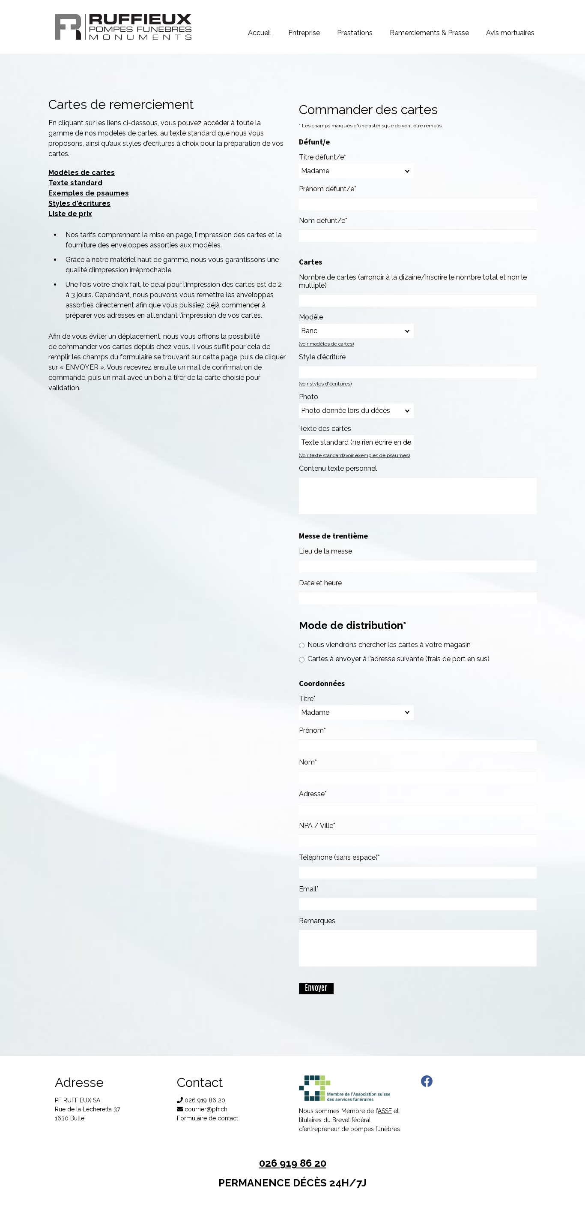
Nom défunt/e (323, 221)
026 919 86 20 (205, 1100)
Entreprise (304, 33)
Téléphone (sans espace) (339, 857)
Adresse (315, 794)
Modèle (311, 317)
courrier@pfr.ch (206, 1109)
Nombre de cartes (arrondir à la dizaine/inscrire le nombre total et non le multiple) (413, 281)
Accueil (259, 33)
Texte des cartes (325, 428)
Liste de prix (70, 214)
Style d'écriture (322, 357)
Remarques (317, 921)
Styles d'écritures (79, 203)
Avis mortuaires (510, 33)
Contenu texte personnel (338, 468)
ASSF (385, 1111)
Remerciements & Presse (429, 33)
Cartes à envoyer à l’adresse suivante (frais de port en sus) (398, 659)
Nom (315, 762)
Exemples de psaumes (88, 193)
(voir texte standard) (321, 455)
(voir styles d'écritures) (325, 384)
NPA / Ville (317, 826)
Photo (308, 397)
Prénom (315, 730)
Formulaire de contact (207, 1118)
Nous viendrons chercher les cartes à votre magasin (389, 645)
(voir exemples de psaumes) (377, 455)
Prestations (355, 33)
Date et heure (320, 583)
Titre (315, 699)
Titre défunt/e (322, 157)
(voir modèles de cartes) (326, 344)
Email (315, 889)
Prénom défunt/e (327, 189)
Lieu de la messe (325, 551)
